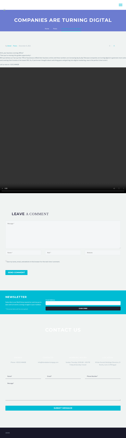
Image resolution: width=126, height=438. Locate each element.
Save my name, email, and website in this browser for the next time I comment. (33, 262)
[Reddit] (21, 200)
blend (9, 46)
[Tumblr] (15, 200)
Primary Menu (120, 4)
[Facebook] (6, 200)
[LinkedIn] (18, 200)
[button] (18, 351)
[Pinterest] (12, 200)
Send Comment (16, 272)
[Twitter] (9, 200)
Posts (15, 46)
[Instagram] (120, 433)
